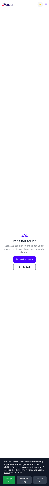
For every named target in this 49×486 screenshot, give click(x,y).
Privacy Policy (27, 470)
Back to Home (26, 259)
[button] (40, 4)
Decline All (39, 480)
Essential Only (24, 480)
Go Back (26, 267)
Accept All (9, 480)
